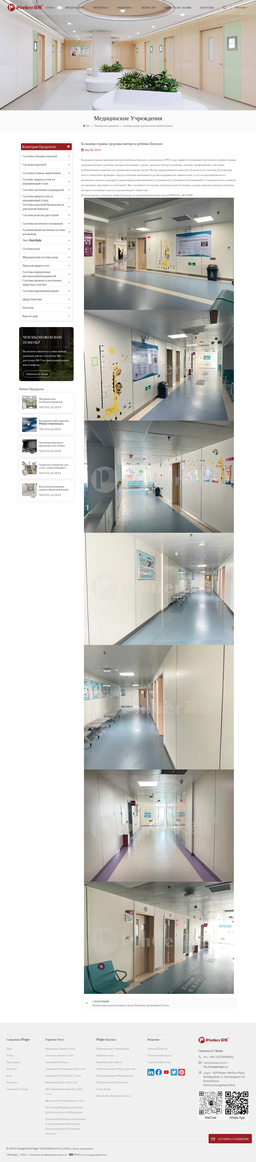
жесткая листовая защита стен (64, 1100)
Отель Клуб (103, 1089)
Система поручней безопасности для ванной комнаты (43, 206)
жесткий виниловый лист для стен (63, 1091)
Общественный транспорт (112, 1082)
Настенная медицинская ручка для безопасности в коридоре (64, 1110)
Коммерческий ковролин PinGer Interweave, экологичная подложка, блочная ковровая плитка (54, 422)
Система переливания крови (40, 290)
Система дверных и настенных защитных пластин (42, 282)
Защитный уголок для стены (63, 1075)
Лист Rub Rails (31, 240)
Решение (124, 7)
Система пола (31, 248)
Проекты (99, 7)
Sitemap (12, 1154)
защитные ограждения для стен (65, 1068)
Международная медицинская (114, 1075)
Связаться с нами (177, 7)
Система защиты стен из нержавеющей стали (37, 198)
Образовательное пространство (115, 1068)
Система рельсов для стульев (40, 215)
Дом (88, 125)
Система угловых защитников (41, 173)
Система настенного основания (42, 223)
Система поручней (34, 164)
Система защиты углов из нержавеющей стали (38, 181)
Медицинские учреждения (112, 1048)
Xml (23, 1154)
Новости (148, 7)
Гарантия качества (159, 1062)
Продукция (73, 7)
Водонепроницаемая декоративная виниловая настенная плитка (54, 488)
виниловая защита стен (60, 1048)
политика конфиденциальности (48, 1154)
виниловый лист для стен (61, 1082)
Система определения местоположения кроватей (39, 274)
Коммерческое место (109, 1062)
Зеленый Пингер (157, 1048)
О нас (50, 7)
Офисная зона (105, 1055)
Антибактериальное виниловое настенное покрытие (52, 444)
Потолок (28, 307)
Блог (9, 1075)
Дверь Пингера (32, 299)
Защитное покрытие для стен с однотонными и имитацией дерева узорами (53, 466)
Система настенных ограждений (43, 189)
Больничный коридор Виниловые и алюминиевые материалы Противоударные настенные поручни (65, 1126)
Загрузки (207, 7)
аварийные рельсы (56, 1062)
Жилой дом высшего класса (113, 1095)
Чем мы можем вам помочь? (42, 339)
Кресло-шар (30, 316)
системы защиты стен (59, 1055)
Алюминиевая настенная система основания (43, 232)
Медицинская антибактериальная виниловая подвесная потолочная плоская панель (52, 400)
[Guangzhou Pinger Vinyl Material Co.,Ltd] (25, 10)
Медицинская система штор (40, 257)
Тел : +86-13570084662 (218, 1056)
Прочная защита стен (35, 265)
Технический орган (159, 1055)
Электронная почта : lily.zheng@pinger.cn (215, 1064)
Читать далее (49, 407)
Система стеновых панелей (39, 156)
